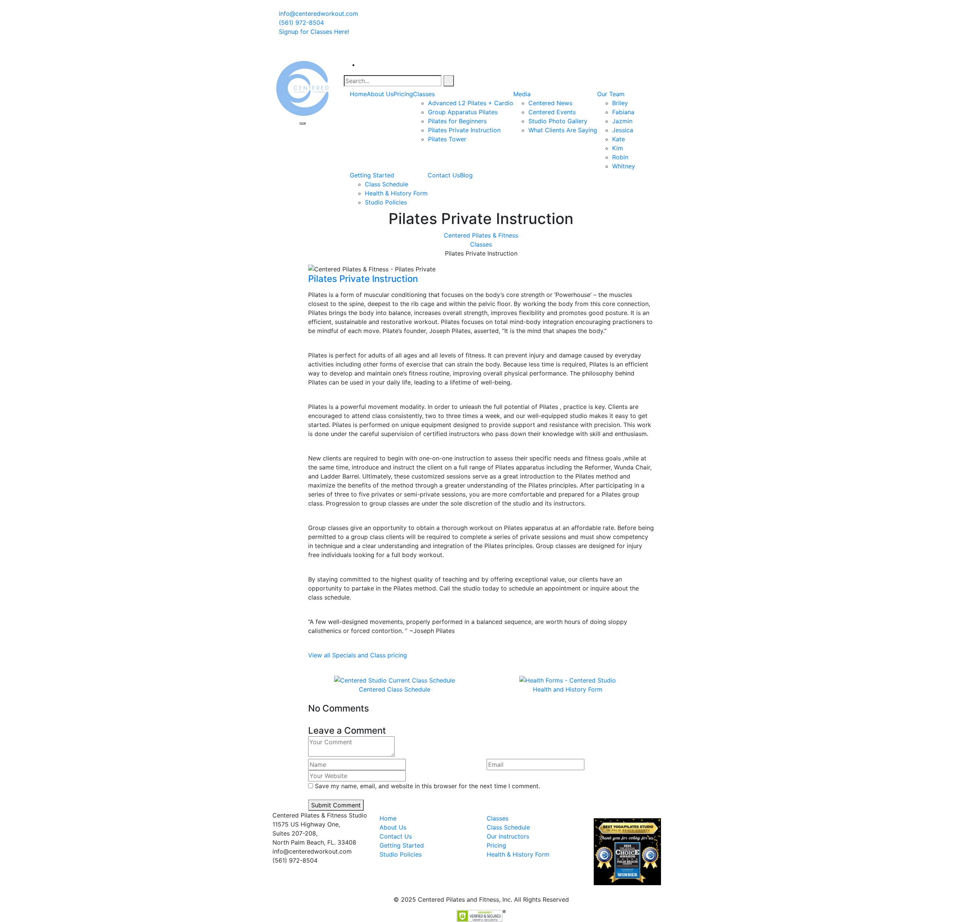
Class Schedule (386, 184)
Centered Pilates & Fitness (481, 235)
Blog (466, 175)
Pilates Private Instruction (464, 130)
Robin (620, 157)
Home (358, 94)
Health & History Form (396, 193)
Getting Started (372, 175)
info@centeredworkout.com (317, 13)
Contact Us (444, 175)
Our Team (611, 94)
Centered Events (552, 112)
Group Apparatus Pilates (463, 112)
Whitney (623, 166)
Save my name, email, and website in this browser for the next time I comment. (427, 786)
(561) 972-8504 (300, 22)
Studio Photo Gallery (557, 121)
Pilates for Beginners (457, 121)
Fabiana (623, 112)
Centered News (550, 103)
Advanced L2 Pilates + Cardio (470, 103)
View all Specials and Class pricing (357, 655)
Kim (617, 148)
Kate (618, 139)
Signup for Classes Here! (314, 31)
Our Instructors (508, 836)
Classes (424, 94)
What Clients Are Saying (562, 130)
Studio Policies (386, 202)
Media (522, 94)
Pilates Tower (447, 139)
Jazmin (622, 121)
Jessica (622, 130)
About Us (380, 94)
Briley (620, 103)
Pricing (403, 94)
